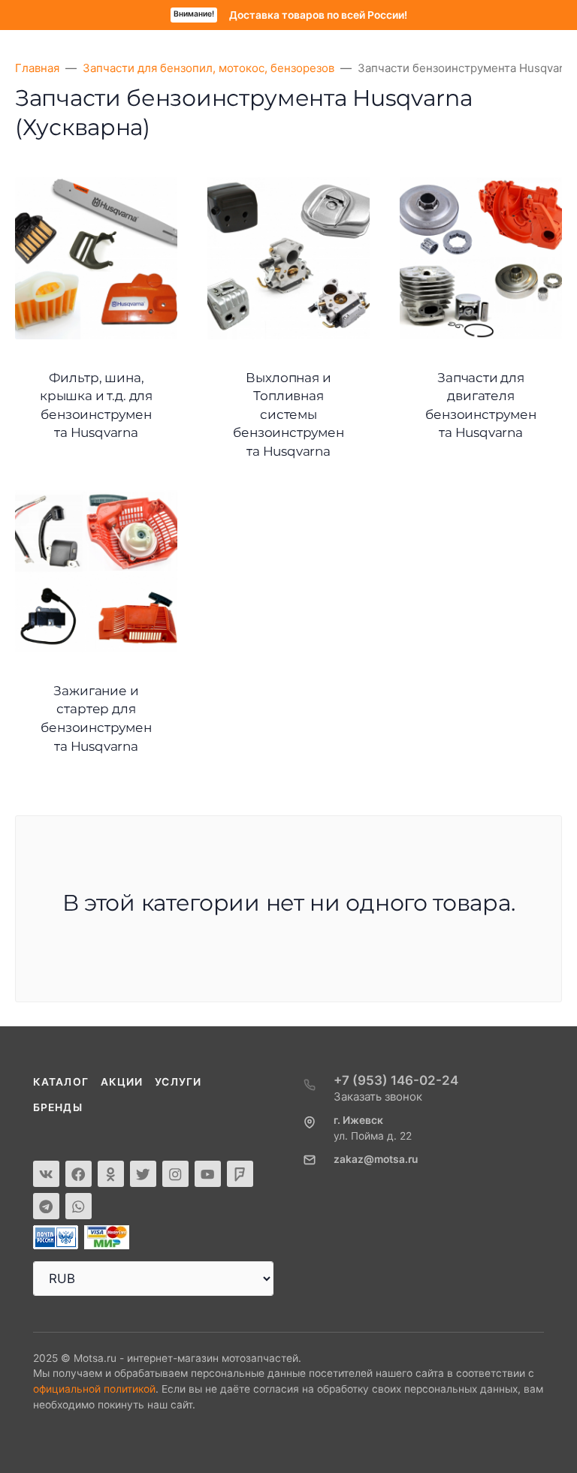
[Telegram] (46, 1206)
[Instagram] (175, 1174)
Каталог (61, 1082)
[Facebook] (78, 1174)
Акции (122, 1082)
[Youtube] (208, 1174)
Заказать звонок (378, 1096)
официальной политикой (94, 1389)
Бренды (58, 1107)
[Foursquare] (240, 1174)
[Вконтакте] (46, 1174)
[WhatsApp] (78, 1206)
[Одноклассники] (111, 1174)
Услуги (178, 1082)
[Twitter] (143, 1174)
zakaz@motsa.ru (376, 1159)
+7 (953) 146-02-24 (396, 1080)
